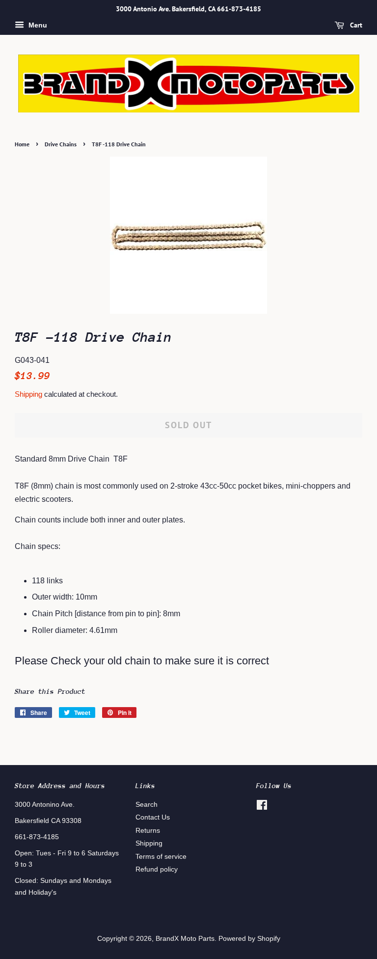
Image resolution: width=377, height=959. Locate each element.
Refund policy (156, 869)
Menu (37, 25)
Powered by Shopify (249, 938)
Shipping (28, 394)
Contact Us (152, 817)
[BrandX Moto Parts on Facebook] (262, 807)
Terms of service (161, 856)
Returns (147, 830)
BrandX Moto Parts (185, 938)
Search (146, 804)
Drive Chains (61, 144)
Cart (355, 25)
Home (22, 144)
